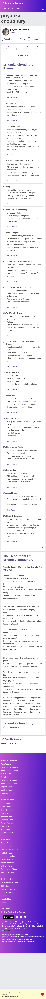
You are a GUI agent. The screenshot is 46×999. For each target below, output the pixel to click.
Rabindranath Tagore (9, 869)
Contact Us (14, 924)
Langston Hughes (8, 856)
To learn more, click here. (10, 996)
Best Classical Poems (10, 771)
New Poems (6, 774)
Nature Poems (7, 823)
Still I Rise (5, 886)
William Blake (6, 866)
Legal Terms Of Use (21, 928)
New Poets (5, 777)
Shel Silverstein (7, 863)
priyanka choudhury (19, 30)
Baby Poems (6, 807)
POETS (13, 743)
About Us (5, 922)
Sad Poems (5, 813)
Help (21, 924)
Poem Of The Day (8, 793)
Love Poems (6, 804)
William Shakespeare (9, 850)
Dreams (4, 896)
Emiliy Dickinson (7, 859)
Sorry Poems (6, 826)
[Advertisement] (23, 976)
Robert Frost (6, 843)
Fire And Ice (6, 909)
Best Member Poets (9, 780)
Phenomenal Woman (9, 883)
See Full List (36, 548)
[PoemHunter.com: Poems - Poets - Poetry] (12, 3)
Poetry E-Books (7, 833)
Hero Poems (6, 830)
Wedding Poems (7, 820)
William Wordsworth (9, 872)
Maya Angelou (7, 846)
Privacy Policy (8, 928)
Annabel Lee (6, 899)
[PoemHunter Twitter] (21, 917)
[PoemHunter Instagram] (24, 917)
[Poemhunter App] (8, 917)
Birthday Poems (7, 817)
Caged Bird (5, 902)
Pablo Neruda (6, 853)
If (1, 905)
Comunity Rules (38, 926)
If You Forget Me (7, 892)
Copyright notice (15, 922)
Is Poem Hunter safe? (24, 926)
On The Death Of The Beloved (13, 912)
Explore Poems (7, 787)
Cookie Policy (28, 922)
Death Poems (6, 810)
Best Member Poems (9, 767)
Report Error (29, 924)
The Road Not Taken (9, 889)
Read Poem (11, 97)
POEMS (4, 743)
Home (3, 9)
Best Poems (6, 764)
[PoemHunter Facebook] (17, 917)
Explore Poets (6, 790)
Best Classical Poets (9, 784)
